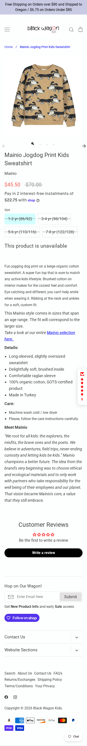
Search (9, 673)
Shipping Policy (49, 680)
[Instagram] (15, 697)
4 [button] (52, 143)
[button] (82, 387)
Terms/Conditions (18, 686)
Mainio (10, 173)
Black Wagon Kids (47, 708)
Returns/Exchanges (19, 680)
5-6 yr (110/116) (22, 232)
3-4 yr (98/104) (54, 218)
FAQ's (58, 673)
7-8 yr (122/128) (60, 232)
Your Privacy (45, 686)
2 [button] (39, 143)
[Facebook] (6, 697)
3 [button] (46, 143)
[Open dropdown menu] (77, 637)
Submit (70, 596)
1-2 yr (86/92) (20, 218)
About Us (25, 673)
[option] (43, 95)
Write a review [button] (43, 553)
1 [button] (32, 143)
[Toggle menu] (7, 29)
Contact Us (42, 673)
